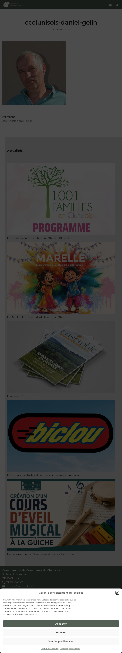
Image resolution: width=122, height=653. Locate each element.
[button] (117, 592)
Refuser (61, 632)
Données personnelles (70, 648)
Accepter (61, 623)
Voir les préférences (61, 641)
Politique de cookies (49, 648)
